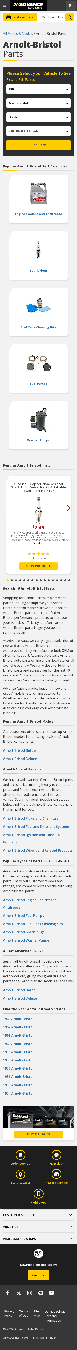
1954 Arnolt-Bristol (18, 1093)
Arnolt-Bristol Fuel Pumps (23, 915)
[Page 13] (57, 580)
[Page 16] (69, 580)
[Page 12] (53, 580)
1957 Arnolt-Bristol (18, 1068)
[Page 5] (24, 580)
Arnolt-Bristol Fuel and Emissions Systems (36, 826)
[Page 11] (49, 580)
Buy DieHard (38, 1134)
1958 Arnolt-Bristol (18, 1060)
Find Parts (39, 145)
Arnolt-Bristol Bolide (19, 750)
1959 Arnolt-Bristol (18, 1052)
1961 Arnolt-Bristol (18, 1035)
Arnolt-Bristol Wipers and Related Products (37, 850)
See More (38, 543)
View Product (38, 566)
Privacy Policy (9, 1313)
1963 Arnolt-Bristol (18, 1019)
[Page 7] (32, 580)
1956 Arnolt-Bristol (18, 1076)
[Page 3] (16, 580)
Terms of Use (23, 1313)
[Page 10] (45, 580)
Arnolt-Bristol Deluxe (20, 758)
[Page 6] (28, 580)
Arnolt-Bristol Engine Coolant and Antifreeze (30, 903)
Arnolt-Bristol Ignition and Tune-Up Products (31, 838)
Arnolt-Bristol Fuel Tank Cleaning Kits (33, 924)
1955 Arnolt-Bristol (18, 1085)
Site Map (37, 1313)
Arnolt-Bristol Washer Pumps (26, 940)
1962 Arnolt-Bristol (18, 1027)
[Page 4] (20, 580)
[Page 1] (8, 580)
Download (38, 1275)
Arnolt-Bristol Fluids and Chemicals (30, 818)
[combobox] (56, 17)
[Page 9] (41, 580)
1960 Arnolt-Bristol (18, 1043)
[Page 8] (37, 580)
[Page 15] (65, 580)
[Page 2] (12, 580)
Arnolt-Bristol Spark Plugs (23, 932)
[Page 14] (61, 580)
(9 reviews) (38, 558)
